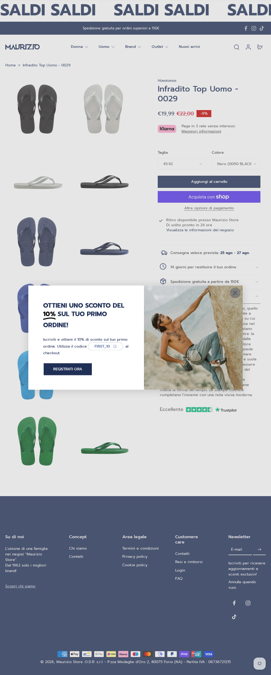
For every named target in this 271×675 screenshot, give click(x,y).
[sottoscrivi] (259, 549)
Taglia (163, 152)
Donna (77, 47)
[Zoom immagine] (37, 110)
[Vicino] (235, 292)
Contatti (76, 556)
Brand (130, 47)
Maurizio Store (69, 662)
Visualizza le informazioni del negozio (200, 230)
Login (180, 570)
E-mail (236, 549)
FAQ (178, 578)
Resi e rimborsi (189, 561)
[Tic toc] (262, 28)
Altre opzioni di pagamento (209, 208)
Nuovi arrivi (189, 47)
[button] (209, 182)
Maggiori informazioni (201, 131)
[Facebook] (246, 28)
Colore (218, 152)
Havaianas (167, 80)
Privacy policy (134, 556)
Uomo (104, 47)
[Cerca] (236, 47)
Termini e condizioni (140, 548)
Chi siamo (78, 548)
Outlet (157, 47)
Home (10, 65)
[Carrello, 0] (260, 47)
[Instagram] (254, 28)
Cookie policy (134, 564)
